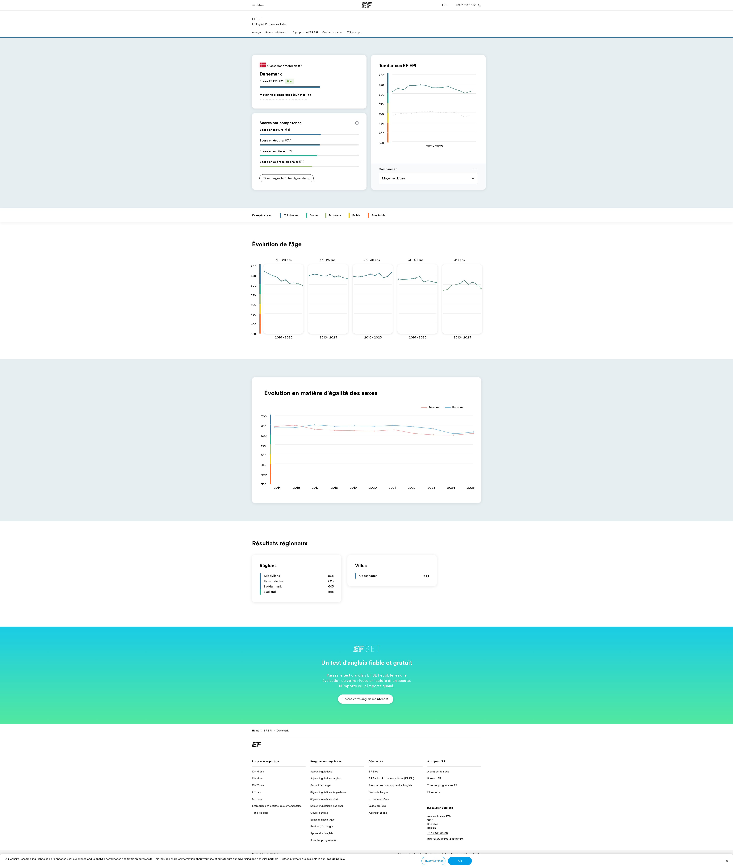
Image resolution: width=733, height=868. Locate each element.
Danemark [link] (283, 730)
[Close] (727, 861)
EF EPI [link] (268, 730)
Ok (460, 860)
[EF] (366, 5)
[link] (269, 21)
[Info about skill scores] (357, 123)
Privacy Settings (433, 860)
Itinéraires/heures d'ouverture (445, 838)
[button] (259, 5)
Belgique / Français (267, 853)
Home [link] (255, 730)
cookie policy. (336, 858)
